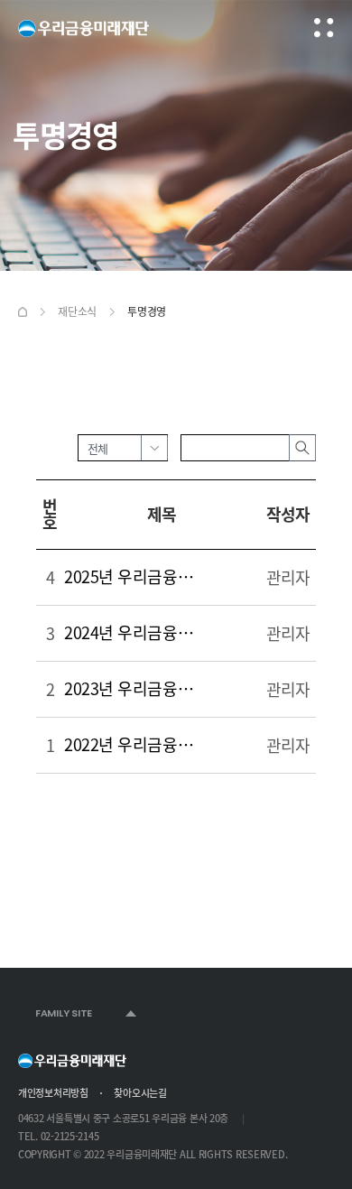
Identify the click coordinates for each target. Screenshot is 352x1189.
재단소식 (77, 311)
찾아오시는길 (140, 1093)
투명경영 (146, 311)
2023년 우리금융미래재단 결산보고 (134, 688)
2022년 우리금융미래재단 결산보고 (134, 744)
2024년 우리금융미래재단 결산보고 (134, 632)
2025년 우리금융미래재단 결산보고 (134, 576)
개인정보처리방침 (53, 1093)
